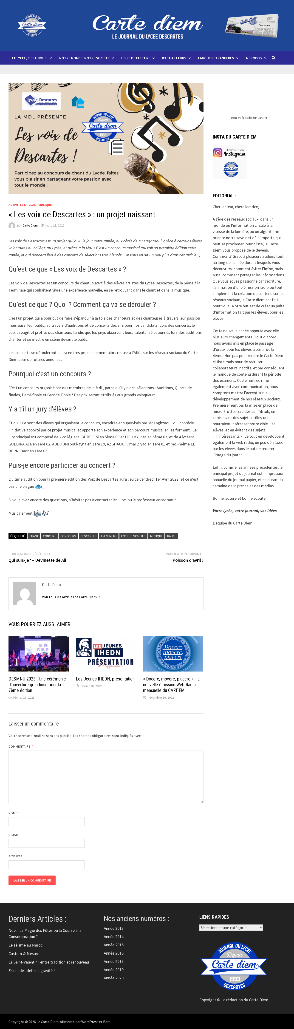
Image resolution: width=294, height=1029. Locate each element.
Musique (45, 205)
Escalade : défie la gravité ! (31, 970)
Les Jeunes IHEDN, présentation (105, 679)
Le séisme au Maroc (25, 945)
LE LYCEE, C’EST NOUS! (30, 58)
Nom (13, 813)
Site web (15, 856)
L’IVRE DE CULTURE (135, 58)
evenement (109, 536)
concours (68, 536)
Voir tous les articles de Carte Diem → (71, 597)
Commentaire (20, 746)
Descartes (88, 536)
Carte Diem (30, 225)
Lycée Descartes (133, 536)
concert (49, 536)
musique (156, 536)
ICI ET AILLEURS (174, 58)
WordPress (89, 1021)
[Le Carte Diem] (147, 25)
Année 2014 (114, 936)
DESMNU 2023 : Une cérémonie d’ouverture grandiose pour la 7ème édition (37, 684)
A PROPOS (254, 58)
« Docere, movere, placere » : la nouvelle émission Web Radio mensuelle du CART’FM (171, 684)
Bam (106, 1021)
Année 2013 (114, 928)
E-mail (14, 835)
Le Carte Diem (48, 1021)
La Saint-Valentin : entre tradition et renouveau (48, 962)
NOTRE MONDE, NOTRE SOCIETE (84, 58)
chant (33, 536)
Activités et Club (22, 205)
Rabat (171, 536)
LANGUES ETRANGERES (216, 58)
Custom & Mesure (23, 953)
